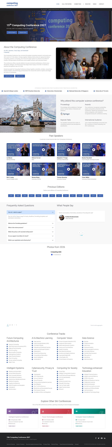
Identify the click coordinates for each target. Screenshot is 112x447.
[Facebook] (96, 438)
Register (87, 4)
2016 (79, 195)
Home (57, 4)
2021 (45, 195)
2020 (52, 195)
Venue (94, 4)
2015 (86, 195)
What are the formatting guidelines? (17, 223)
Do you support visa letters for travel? (18, 236)
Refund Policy (54, 444)
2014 (93, 195)
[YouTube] (102, 438)
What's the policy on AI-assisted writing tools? (20, 232)
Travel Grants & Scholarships (66, 444)
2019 (59, 195)
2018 (66, 195)
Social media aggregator (96, 325)
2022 (38, 195)
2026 (11, 195)
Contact (101, 4)
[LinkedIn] (104, 438)
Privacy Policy (46, 444)
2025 (18, 195)
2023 (31, 195)
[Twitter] (99, 438)
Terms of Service (11, 444)
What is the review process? (15, 227)
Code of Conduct (20, 444)
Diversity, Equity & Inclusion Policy (34, 444)
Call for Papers (67, 4)
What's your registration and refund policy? (19, 240)
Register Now (23, 32)
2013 (100, 195)
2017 (73, 195)
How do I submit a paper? (15, 212)
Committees (77, 4)
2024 (25, 195)
